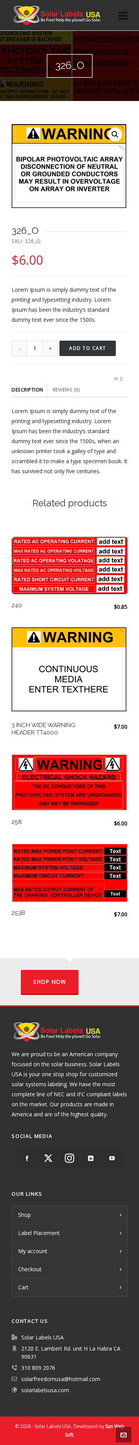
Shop (24, 1214)
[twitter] (48, 1158)
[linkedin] (90, 1158)
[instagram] (69, 1158)
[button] (115, 134)
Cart (23, 1287)
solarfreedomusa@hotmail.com (60, 1379)
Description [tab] (27, 389)
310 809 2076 (38, 1367)
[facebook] (27, 1158)
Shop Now (49, 981)
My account (32, 1251)
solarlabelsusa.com (45, 1390)
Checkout (30, 1269)
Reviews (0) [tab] (66, 389)
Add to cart (87, 348)
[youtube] (112, 1158)
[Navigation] (122, 15)
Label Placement (39, 1233)
